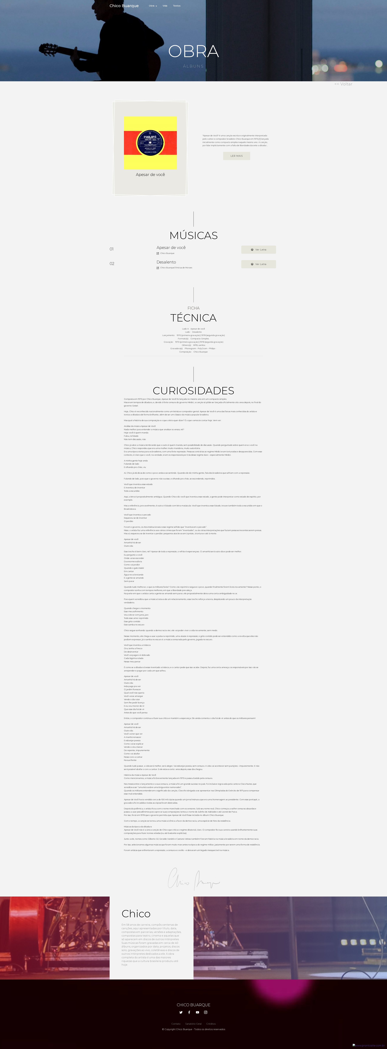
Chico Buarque (124, 5)
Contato (175, 1024)
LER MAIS (237, 156)
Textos (176, 5)
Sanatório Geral (193, 1024)
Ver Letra (260, 249)
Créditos (211, 1024)
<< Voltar (343, 84)
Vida (165, 5)
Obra (151, 5)
